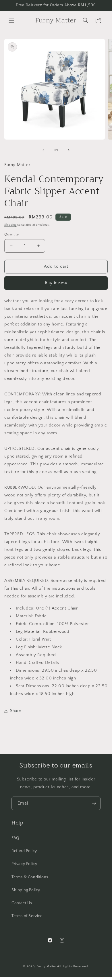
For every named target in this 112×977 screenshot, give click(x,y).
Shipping (10, 224)
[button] (11, 20)
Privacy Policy (24, 864)
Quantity (11, 234)
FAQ (15, 838)
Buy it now (56, 283)
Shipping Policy (25, 890)
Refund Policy (24, 851)
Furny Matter (46, 966)
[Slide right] (68, 150)
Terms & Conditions (29, 877)
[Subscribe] (94, 803)
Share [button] (15, 711)
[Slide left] (43, 150)
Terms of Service (27, 916)
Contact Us (21, 903)
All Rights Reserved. (73, 966)
